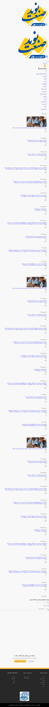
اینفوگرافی (44, 83)
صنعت (45, 106)
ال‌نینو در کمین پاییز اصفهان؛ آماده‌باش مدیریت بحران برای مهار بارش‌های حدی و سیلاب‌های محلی (25, 168)
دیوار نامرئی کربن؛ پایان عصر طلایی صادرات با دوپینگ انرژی (33, 196)
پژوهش (44, 96)
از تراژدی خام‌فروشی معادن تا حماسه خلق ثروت (36, 237)
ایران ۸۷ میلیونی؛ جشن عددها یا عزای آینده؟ (37, 141)
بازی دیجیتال (43, 88)
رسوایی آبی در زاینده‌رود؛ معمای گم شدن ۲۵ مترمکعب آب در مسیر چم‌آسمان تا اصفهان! (27, 251)
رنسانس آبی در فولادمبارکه (40, 210)
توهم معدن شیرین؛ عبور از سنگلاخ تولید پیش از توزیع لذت (34, 264)
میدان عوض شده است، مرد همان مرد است (37, 155)
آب (45, 71)
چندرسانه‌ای (43, 101)
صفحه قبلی (31, 661)
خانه (47, 608)
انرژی (45, 81)
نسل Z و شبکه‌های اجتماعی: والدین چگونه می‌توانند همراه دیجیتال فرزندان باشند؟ (29, 127)
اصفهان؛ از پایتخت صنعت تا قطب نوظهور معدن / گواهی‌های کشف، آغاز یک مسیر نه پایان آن (27, 223)
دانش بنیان (44, 104)
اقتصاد (45, 78)
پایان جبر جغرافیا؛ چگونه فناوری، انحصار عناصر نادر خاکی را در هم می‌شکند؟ (30, 182)
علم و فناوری (43, 109)
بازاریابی (44, 86)
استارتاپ (44, 76)
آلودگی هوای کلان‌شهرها (41, 73)
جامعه (45, 99)
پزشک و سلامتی (43, 94)
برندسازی (44, 91)
